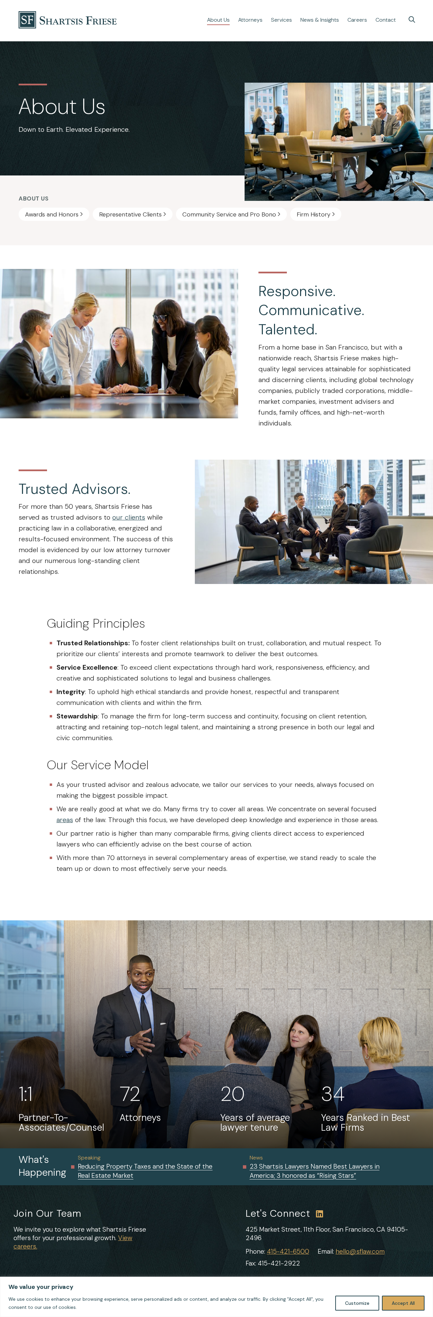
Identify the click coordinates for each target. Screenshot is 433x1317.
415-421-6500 (288, 1251)
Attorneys (250, 19)
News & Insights (319, 19)
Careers (357, 19)
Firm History (314, 214)
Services (281, 19)
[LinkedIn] (319, 1214)
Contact (385, 19)
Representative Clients (130, 214)
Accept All (403, 1303)
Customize (357, 1303)
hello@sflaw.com (360, 1251)
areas (64, 819)
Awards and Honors (51, 214)
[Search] (411, 19)
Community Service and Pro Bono (229, 214)
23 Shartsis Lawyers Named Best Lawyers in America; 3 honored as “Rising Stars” (315, 1171)
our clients (128, 517)
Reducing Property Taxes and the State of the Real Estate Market (145, 1171)
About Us (218, 19)
